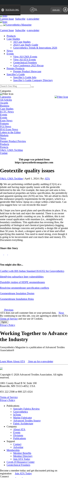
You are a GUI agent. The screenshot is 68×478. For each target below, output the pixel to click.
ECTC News (7, 111)
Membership (13, 450)
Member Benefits (22, 453)
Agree (4, 322)
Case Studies (13, 38)
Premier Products (15, 68)
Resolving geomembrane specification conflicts (24, 287)
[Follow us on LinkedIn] (6, 253)
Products (11, 36)
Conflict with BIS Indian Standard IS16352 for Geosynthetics (32, 271)
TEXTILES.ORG (12, 10)
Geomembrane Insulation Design (17, 293)
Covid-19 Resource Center (20, 462)
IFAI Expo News (9, 129)
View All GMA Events (25, 56)
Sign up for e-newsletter (40, 361)
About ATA (19, 429)
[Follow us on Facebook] (14, 476)
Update (4, 153)
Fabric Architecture (23, 423)
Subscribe (20, 18)
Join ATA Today (21, 459)
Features (4, 123)
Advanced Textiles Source (27, 420)
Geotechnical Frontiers (25, 62)
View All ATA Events (24, 59)
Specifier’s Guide (16, 74)
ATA (47, 178)
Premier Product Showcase (27, 71)
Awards (4, 102)
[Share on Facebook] (2, 253)
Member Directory (23, 456)
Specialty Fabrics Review (26, 408)
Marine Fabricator (22, 417)
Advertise (18, 447)
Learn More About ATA (12, 361)
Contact (17, 444)
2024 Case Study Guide (25, 44)
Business (4, 105)
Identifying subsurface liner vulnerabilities (22, 276)
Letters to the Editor (10, 132)
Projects (4, 147)
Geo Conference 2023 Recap (28, 65)
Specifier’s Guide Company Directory (33, 80)
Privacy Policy (7, 325)
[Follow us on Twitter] (9, 253)
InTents (17, 414)
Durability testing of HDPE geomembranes (22, 282)
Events (10, 53)
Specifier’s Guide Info (24, 77)
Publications (19, 438)
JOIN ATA (56, 10)
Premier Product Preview (13, 141)
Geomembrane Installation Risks (17, 299)
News (10, 50)
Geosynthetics (20, 411)
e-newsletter (33, 18)
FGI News (5, 126)
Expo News (6, 120)
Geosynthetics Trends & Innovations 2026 (35, 47)
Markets (4, 135)
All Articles (6, 99)
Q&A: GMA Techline (11, 150)
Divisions (18, 435)
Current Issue (7, 18)
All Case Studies (22, 41)
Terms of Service (9, 318)
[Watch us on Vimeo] (24, 476)
